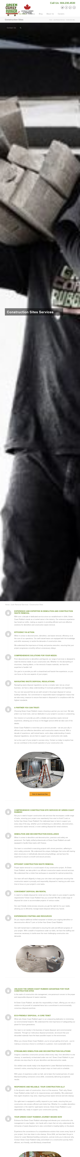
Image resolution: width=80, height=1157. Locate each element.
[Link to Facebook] (66, 7)
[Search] (20, 28)
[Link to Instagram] (74, 7)
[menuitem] (62, 3)
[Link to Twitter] (62, 7)
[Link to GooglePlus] (70, 7)
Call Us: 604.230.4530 (62, 2)
